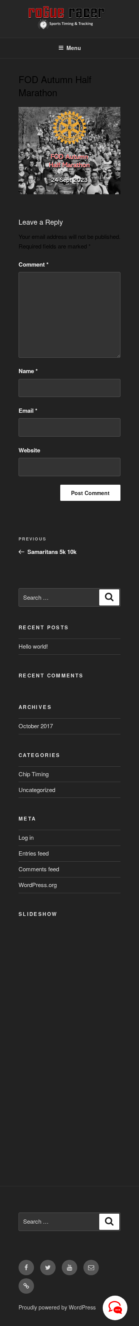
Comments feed (39, 869)
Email (28, 410)
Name (28, 371)
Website (29, 450)
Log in (26, 837)
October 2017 (36, 726)
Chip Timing (34, 774)
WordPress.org (38, 885)
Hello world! (33, 646)
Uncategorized (37, 790)
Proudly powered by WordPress (57, 1307)
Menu (73, 48)
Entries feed (34, 853)
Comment (34, 264)
